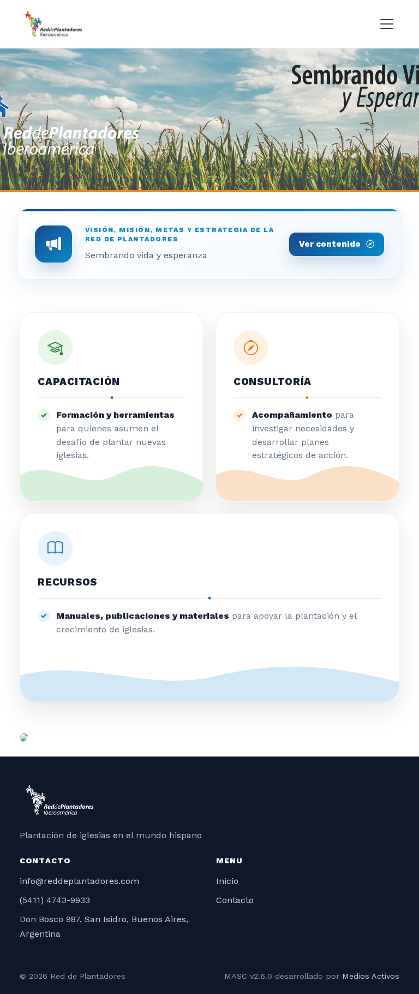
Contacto (235, 900)
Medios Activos (370, 976)
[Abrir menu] (386, 23)
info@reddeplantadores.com (79, 881)
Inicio (227, 881)
